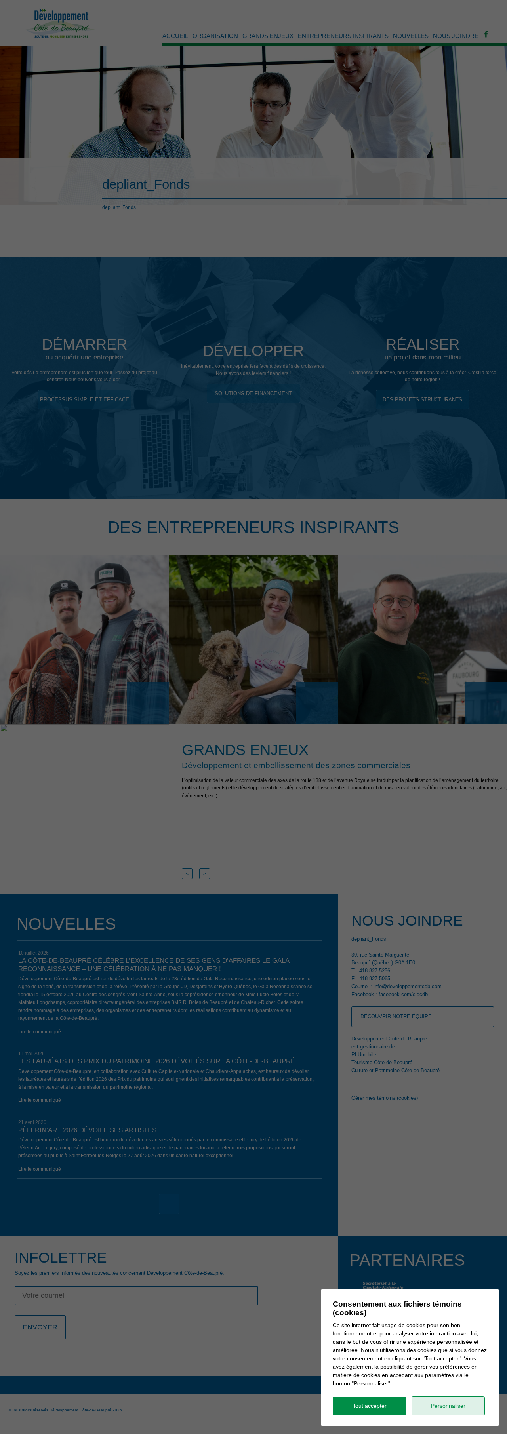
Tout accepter (370, 1406)
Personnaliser (448, 1406)
